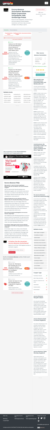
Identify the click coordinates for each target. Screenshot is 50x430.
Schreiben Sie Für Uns (19, 416)
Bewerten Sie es (40, 74)
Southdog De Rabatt (38, 260)
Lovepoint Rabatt (17, 96)
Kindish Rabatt (37, 237)
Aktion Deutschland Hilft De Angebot (41, 252)
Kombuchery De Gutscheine (19, 94)
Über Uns (5, 415)
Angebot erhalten (27, 53)
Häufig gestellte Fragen (17, 33)
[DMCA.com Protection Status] (41, 427)
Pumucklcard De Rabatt (18, 100)
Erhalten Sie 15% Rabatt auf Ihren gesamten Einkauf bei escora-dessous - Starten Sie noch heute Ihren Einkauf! (15, 73)
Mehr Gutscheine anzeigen (17, 292)
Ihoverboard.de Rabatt (18, 98)
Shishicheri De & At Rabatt (39, 240)
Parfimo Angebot (7, 100)
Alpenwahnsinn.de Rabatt (39, 255)
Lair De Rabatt (37, 265)
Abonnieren (12, 252)
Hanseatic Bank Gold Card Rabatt (10, 94)
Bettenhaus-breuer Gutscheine (40, 242)
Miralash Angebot (17, 102)
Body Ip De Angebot (28, 96)
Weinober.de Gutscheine (28, 102)
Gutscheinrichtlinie (26, 33)
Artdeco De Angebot (28, 100)
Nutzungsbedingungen (31, 418)
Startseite (6, 30)
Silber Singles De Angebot (39, 232)
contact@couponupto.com (43, 424)
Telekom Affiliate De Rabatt (39, 247)
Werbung (5, 418)
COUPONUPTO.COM (15, 427)
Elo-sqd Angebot (27, 98)
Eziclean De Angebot (38, 268)
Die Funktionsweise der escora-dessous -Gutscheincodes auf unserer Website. (18, 38)
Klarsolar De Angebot (8, 98)
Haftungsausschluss (19, 418)
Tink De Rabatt (37, 258)
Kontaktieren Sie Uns (30, 416)
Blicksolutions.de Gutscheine (29, 94)
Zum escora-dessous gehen (41, 9)
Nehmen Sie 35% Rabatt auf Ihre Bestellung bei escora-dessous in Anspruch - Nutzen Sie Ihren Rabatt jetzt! (15, 47)
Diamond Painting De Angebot (40, 245)
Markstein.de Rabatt (8, 102)
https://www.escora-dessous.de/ (41, 66)
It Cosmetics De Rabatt (39, 263)
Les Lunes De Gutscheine (39, 250)
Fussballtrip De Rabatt (38, 235)
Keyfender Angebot (8, 96)
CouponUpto (6, 420)
